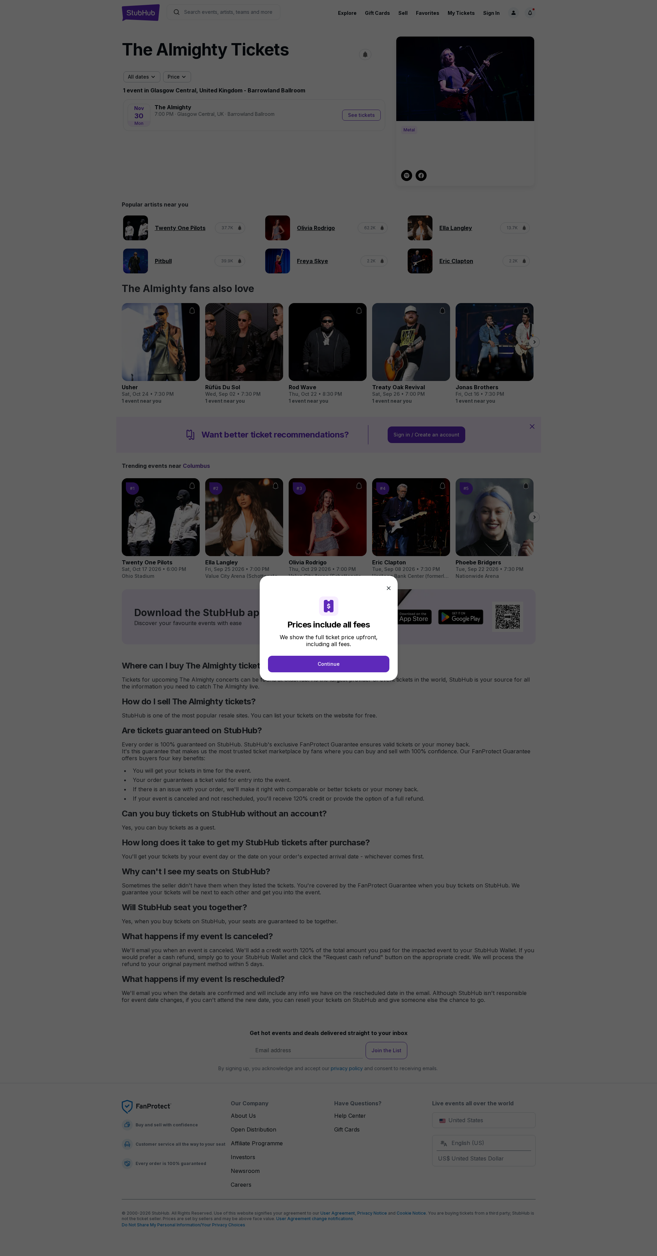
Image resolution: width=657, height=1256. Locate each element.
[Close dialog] (388, 588)
